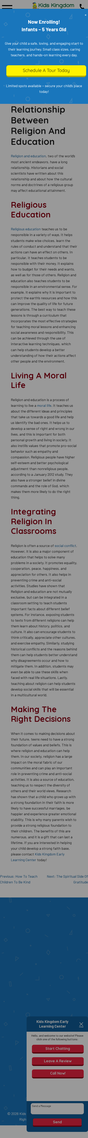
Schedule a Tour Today (46, 70)
